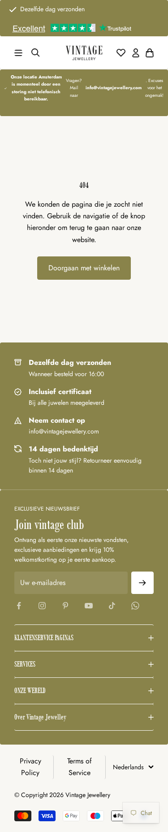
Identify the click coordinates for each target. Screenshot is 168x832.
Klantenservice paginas (43, 637)
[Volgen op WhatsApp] (135, 605)
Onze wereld (30, 690)
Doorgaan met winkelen (84, 268)
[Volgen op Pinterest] (65, 605)
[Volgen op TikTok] (112, 605)
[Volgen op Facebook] (18, 605)
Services (24, 664)
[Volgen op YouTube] (88, 605)
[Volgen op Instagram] (42, 605)
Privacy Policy (30, 767)
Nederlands (128, 767)
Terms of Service (79, 767)
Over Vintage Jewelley (40, 717)
